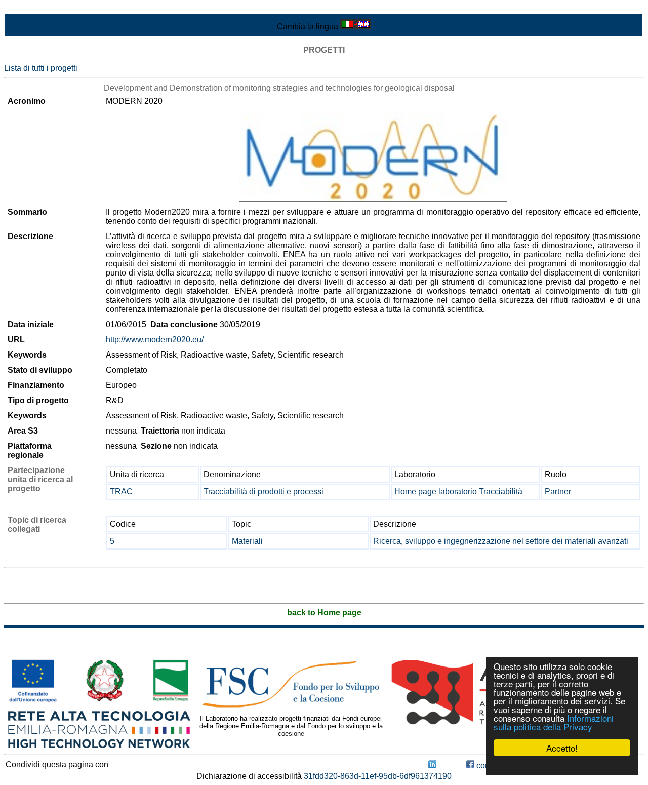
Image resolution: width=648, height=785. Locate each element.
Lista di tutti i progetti (40, 68)
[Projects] (373, 157)
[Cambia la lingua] (355, 26)
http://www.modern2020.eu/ (155, 339)
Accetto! (562, 747)
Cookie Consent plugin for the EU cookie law (562, 765)
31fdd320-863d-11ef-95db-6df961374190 (378, 776)
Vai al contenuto (33, 8)
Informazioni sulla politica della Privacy (554, 722)
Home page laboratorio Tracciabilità (458, 491)
